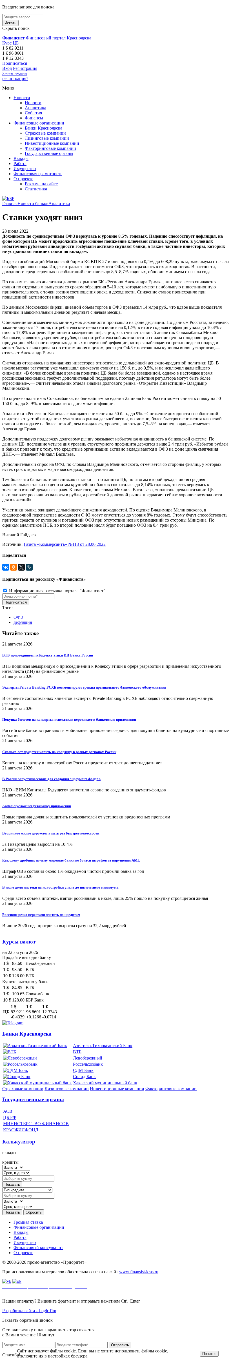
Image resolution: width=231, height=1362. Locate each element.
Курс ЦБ (10, 43)
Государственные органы (49, 153)
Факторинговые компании (50, 148)
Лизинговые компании (47, 138)
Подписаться (14, 63)
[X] (21, 567)
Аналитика (35, 107)
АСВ (7, 1111)
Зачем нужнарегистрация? (15, 76)
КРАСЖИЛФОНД (20, 1129)
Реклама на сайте (41, 183)
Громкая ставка (28, 1222)
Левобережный (87, 1058)
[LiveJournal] (29, 567)
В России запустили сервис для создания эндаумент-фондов (51, 779)
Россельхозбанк (88, 1064)
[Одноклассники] (13, 567)
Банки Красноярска (43, 128)
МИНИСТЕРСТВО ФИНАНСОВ (36, 1123)
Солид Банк (84, 1076)
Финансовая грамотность (38, 173)
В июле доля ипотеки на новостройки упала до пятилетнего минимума (60, 887)
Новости (22, 97)
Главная (9, 203)
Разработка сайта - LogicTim (29, 1310)
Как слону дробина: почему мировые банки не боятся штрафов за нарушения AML (71, 860)
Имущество (25, 168)
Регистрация (25, 68)
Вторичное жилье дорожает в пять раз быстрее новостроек (50, 833)
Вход (7, 68)
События (33, 112)
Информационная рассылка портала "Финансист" (56, 590)
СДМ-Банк (83, 1070)
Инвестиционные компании (52, 143)
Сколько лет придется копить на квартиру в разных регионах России (59, 752)
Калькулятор (18, 1142)
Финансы (34, 117)
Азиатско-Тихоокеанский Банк (102, 1045)
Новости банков (32, 203)
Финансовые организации (39, 123)
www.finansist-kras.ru (138, 1271)
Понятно (209, 1354)
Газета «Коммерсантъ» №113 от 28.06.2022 (65, 544)
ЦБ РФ (9, 1117)
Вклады (21, 158)
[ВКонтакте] (5, 567)
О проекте (23, 178)
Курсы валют (18, 942)
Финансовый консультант (38, 1247)
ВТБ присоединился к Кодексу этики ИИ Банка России (47, 655)
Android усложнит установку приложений (36, 806)
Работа (20, 163)
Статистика (36, 188)
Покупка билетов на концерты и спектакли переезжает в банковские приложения (69, 719)
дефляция (23, 622)
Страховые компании (45, 133)
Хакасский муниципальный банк (105, 1082)
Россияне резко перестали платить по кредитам (41, 915)
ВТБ (77, 1051)
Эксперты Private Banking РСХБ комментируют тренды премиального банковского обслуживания (84, 687)
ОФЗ (18, 617)
